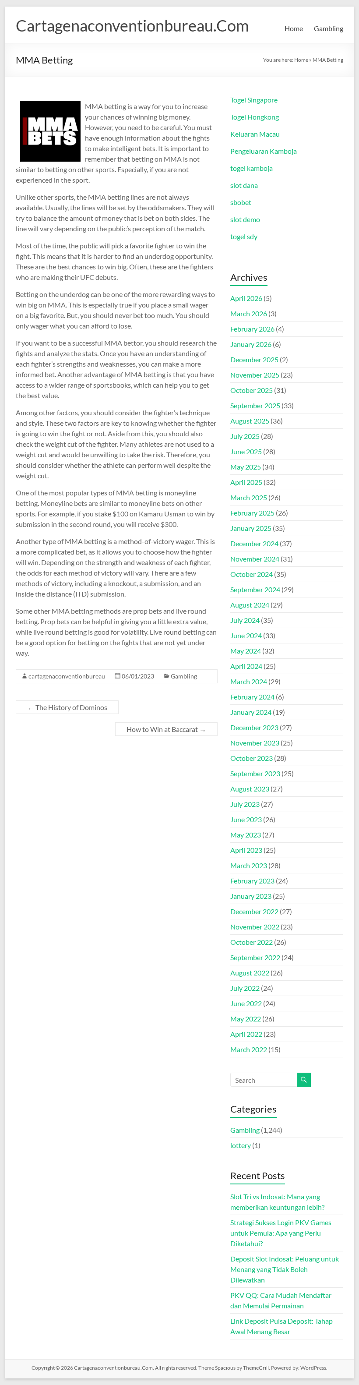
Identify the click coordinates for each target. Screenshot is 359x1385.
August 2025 (249, 421)
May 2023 (245, 834)
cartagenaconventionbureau (66, 676)
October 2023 (251, 758)
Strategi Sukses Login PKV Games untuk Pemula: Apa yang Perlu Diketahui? (280, 1232)
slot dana (244, 185)
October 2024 (251, 574)
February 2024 (252, 696)
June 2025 (246, 451)
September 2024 (255, 589)
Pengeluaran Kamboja (263, 151)
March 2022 (248, 1049)
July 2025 (245, 436)
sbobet (240, 202)
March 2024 (248, 681)
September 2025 (255, 405)
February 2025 (252, 513)
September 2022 (255, 957)
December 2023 (254, 727)
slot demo (245, 219)
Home (294, 28)
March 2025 (248, 497)
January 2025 (250, 528)
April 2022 (246, 1034)
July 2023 (245, 804)
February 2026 (252, 329)
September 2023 (255, 773)
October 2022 (251, 942)
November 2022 (254, 926)
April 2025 (246, 482)
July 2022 (245, 988)
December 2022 (254, 911)
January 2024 (250, 712)
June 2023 (246, 819)
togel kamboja (251, 168)
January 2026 (250, 344)
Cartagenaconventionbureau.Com (132, 25)
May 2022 (245, 1018)
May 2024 (245, 651)
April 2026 (246, 298)
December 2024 (254, 543)
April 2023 (246, 850)
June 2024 (246, 635)
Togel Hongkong (254, 117)
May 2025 (245, 467)
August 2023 (249, 788)
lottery (240, 1145)
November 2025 (254, 375)
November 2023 (254, 742)
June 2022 (246, 1003)
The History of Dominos (67, 707)
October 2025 (251, 390)
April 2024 (246, 666)
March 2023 (248, 865)
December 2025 (254, 359)
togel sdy (243, 236)
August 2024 (249, 605)
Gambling (328, 28)
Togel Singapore (254, 99)
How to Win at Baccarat (166, 729)
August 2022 (249, 972)
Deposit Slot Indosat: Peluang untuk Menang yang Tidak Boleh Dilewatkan (284, 1269)
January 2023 (250, 896)
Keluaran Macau (255, 134)
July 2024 (245, 620)
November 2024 (254, 559)
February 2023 (252, 880)
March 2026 (248, 313)
